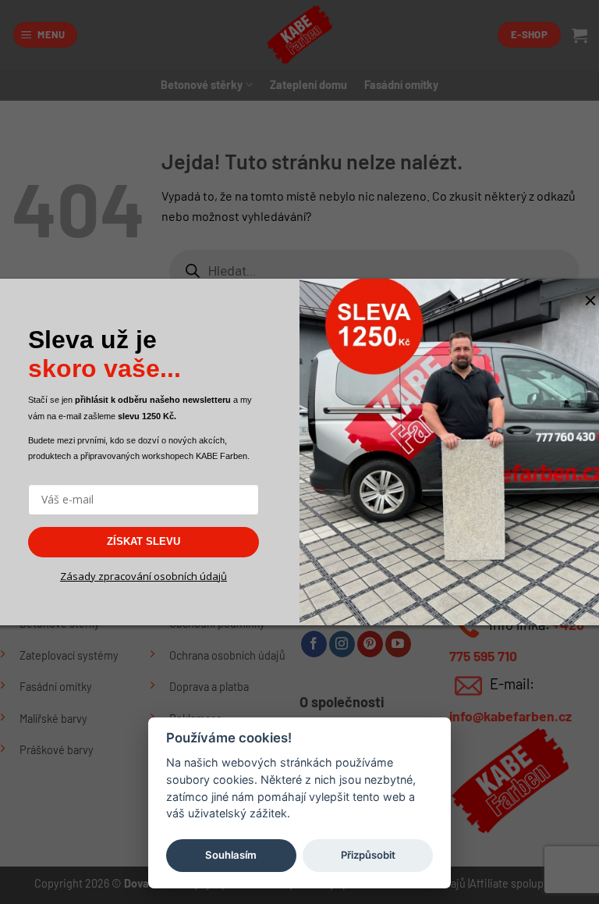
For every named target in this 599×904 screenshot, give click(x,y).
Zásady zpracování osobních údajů (143, 576)
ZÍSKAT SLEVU (143, 541)
